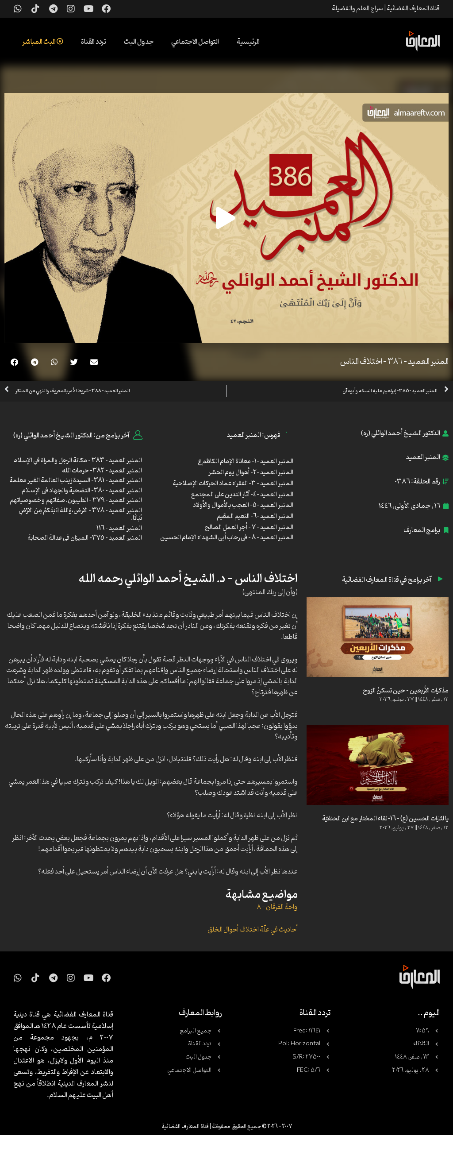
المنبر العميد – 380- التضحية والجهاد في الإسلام (81, 490)
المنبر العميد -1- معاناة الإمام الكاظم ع (245, 461)
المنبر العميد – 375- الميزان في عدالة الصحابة (84, 538)
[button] (94, 362)
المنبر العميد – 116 (119, 528)
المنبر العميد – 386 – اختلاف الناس (394, 362)
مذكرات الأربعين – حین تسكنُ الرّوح (406, 691)
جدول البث (139, 42)
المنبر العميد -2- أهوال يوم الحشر (250, 472)
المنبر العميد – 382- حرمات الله (102, 470)
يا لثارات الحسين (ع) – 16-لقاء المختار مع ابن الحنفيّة (385, 818)
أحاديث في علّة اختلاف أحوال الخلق (252, 930)
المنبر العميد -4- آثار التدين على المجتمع (242, 494)
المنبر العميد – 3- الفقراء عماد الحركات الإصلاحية (233, 483)
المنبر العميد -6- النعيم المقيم (255, 516)
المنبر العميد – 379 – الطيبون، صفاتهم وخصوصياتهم (76, 500)
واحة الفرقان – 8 (277, 907)
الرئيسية (248, 42)
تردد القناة (93, 42)
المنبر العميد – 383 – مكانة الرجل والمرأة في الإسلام (77, 460)
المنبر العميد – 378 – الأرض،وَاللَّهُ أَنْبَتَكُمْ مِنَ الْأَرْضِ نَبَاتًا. (80, 514)
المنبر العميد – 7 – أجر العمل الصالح (249, 527)
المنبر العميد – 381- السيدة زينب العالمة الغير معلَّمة (75, 480)
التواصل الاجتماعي (195, 42)
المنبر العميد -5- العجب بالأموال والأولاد (243, 505)
